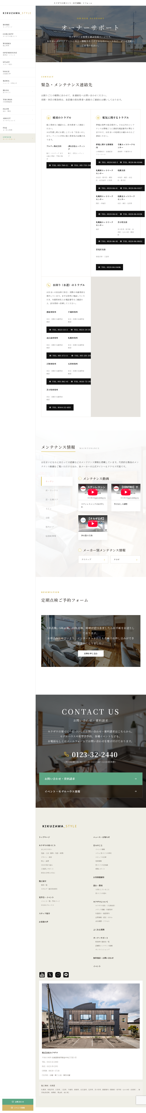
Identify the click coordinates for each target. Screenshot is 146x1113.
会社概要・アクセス (102, 921)
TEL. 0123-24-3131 (83, 329)
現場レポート (100, 869)
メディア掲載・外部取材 (103, 909)
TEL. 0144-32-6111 (61, 407)
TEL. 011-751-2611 (83, 165)
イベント (97, 966)
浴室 (48, 517)
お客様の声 (43, 921)
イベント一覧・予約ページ (50, 901)
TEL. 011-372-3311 (61, 355)
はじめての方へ (46, 849)
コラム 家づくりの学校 (103, 853)
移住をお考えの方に (48, 873)
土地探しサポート (47, 869)
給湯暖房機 (51, 536)
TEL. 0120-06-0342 (111, 241)
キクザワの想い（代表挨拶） (105, 905)
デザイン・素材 (46, 857)
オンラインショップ (102, 949)
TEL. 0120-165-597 (111, 162)
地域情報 (98, 861)
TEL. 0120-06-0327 (132, 188)
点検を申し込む (91, 653)
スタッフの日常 (100, 857)
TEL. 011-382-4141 (61, 381)
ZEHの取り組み (47, 865)
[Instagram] (58, 975)
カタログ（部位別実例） (49, 889)
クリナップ (86, 559)
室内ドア (50, 526)
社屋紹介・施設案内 (102, 913)
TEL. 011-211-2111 (83, 355)
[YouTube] (42, 975)
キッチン (50, 481)
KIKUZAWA (17, 13)
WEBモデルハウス (47, 905)
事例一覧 (44, 885)
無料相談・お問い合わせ (103, 958)
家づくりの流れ (100, 893)
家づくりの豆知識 (101, 865)
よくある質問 (98, 929)
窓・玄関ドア (52, 499)
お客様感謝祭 (98, 877)
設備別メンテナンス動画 (103, 945)
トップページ (44, 837)
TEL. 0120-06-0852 (132, 241)
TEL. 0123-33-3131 (61, 329)
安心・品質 (45, 861)
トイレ (49, 508)
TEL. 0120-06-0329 (111, 214)
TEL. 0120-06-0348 (132, 162)
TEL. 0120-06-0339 (111, 188)
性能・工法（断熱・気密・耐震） (53, 853)
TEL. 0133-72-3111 (83, 381)
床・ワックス (52, 490)
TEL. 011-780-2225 (61, 165)
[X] (50, 975)
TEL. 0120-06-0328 (132, 214)
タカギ (117, 559)
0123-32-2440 (95, 754)
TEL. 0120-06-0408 (111, 267)
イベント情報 (100, 849)
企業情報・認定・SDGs (103, 917)
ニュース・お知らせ (101, 837)
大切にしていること (102, 889)
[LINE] (66, 975)
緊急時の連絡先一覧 (102, 941)
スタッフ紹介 (44, 913)
